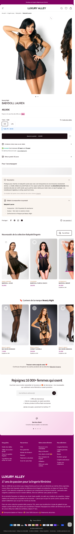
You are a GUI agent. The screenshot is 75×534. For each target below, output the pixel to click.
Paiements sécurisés (26, 458)
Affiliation (41, 461)
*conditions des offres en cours (7, 459)
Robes (59, 454)
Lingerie (38, 193)
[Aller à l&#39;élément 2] (38, 97)
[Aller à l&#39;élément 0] (36, 97)
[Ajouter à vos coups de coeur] (70, 136)
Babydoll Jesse (7, 283)
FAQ (21, 447)
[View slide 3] (38, 429)
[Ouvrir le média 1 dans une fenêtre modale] (51, 18)
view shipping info (22, 150)
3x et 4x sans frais (26, 461)
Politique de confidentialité (22, 531)
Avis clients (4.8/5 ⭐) (45, 454)
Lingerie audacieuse (63, 460)
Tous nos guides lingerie (7, 455)
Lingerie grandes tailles (62, 450)
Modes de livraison (26, 452)
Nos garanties (24, 450)
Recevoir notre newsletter (43, 447)
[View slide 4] (40, 429)
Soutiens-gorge (62, 457)
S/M (5, 124)
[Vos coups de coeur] (66, 8)
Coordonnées (53, 531)
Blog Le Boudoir (43, 451)
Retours (22, 455)
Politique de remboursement (10, 531)
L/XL (12, 124)
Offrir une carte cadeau (43, 465)
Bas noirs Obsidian (65, 349)
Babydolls (18, 13)
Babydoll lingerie (55, 367)
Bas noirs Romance (8, 349)
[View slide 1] (33, 429)
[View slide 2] (36, 429)
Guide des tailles (67, 120)
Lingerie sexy (10, 13)
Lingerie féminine (62, 447)
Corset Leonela (36, 349)
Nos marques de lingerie (44, 457)
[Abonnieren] (54, 393)
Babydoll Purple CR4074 (38, 283)
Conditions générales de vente (63, 531)
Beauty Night (5, 100)
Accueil (4, 13)
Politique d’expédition (44, 531)
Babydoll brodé (64, 283)
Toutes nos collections (60, 463)
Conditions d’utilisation (34, 531)
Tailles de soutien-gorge (7, 450)
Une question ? (67, 220)
